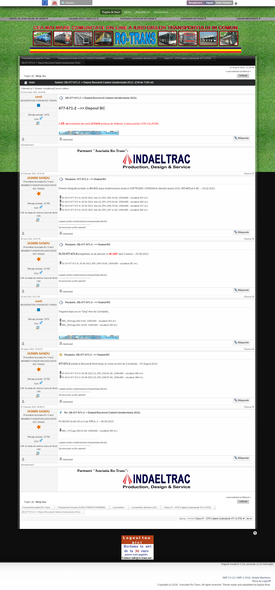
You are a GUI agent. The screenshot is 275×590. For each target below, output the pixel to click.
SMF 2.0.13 (228, 577)
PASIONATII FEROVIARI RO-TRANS (137, 19)
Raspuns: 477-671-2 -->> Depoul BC (85, 179)
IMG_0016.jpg (68, 325)
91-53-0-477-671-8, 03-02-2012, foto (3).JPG (83, 202)
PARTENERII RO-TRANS (192, 19)
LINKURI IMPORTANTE (247, 19)
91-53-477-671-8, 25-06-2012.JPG (78, 263)
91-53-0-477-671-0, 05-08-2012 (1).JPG (81, 373)
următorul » (245, 71)
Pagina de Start (111, 12)
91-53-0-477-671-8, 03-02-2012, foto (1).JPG (83, 198)
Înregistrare (195, 2)
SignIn (209, 2)
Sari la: (182, 518)
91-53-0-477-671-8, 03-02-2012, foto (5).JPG (83, 206)
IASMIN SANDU (38, 178)
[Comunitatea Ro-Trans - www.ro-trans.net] (37, 221)
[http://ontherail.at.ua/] (37, 124)
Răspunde (243, 138)
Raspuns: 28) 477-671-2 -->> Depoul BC (88, 244)
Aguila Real (263, 584)
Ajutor (127, 12)
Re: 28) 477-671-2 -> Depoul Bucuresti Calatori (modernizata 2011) (102, 412)
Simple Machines (261, 577)
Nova (255, 581)
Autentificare (143, 12)
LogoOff (266, 581)
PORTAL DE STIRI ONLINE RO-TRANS (27, 19)
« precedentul (232, 71)
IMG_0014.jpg (68, 321)
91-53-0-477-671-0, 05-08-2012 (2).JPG (81, 377)
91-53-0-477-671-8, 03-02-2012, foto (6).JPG (83, 210)
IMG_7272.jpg (68, 431)
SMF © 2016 (243, 577)
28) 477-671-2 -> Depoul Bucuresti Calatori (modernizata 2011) (100, 98)
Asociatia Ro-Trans (190, 584)
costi (38, 96)
